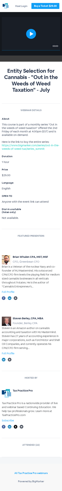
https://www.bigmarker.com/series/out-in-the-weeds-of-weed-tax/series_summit (30, 147)
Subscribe (8, 420)
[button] (31, 34)
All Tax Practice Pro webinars (31, 473)
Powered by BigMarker (31, 481)
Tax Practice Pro (23, 390)
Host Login (21, 6)
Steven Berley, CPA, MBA (28, 318)
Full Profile (8, 292)
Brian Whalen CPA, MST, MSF (30, 257)
